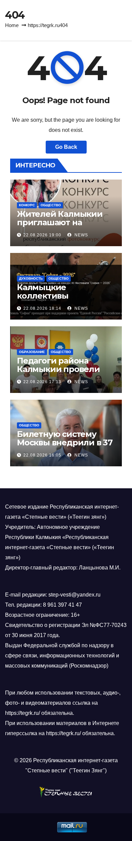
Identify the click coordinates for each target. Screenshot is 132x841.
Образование (32, 352)
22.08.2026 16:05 (42, 455)
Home (12, 25)
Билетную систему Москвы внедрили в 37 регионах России (64, 442)
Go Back (66, 147)
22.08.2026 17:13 (42, 381)
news (80, 235)
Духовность (31, 278)
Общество (51, 205)
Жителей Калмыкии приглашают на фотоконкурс (60, 222)
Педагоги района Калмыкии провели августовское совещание (58, 373)
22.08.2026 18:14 (42, 308)
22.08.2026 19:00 (42, 235)
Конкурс (27, 205)
